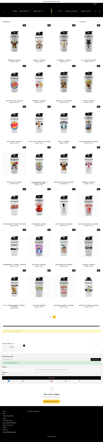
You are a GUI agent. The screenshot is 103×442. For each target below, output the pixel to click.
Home (15, 11)
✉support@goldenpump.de (9, 432)
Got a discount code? (7, 356)
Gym (60, 11)
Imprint (4, 418)
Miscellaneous (71, 11)
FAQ (4, 413)
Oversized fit (24, 11)
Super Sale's (86, 11)
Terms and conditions (8, 416)
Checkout (51, 378)
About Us (5, 430)
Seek (4, 411)
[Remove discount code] (17, 363)
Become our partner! (8, 425)
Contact (5, 427)
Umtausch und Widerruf (33, 411)
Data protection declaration (10, 423)
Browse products (51, 401)
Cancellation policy (7, 420)
